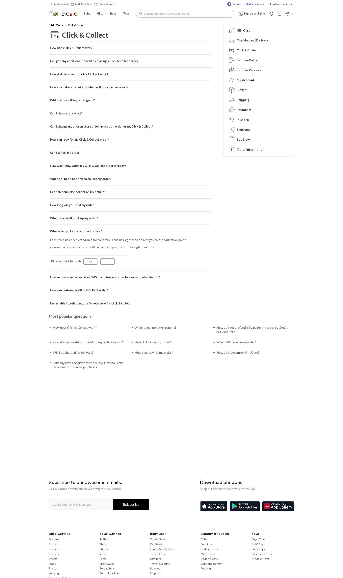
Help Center (57, 25)
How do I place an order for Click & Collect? (79, 74)
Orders (242, 90)
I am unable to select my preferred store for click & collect (90, 303)
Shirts (103, 544)
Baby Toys (258, 549)
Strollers (155, 559)
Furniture (206, 544)
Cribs (204, 539)
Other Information (250, 149)
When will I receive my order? (236, 342)
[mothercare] (64, 13)
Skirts (52, 544)
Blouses (54, 554)
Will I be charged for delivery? (73, 352)
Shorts (53, 559)
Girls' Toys (258, 544)
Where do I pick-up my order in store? (76, 231)
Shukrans (243, 129)
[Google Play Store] (245, 506)
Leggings (54, 573)
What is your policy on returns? (155, 327)
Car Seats (156, 544)
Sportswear (106, 564)
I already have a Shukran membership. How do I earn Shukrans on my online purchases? (88, 365)
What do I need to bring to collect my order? (80, 179)
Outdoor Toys (260, 559)
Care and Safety (211, 564)
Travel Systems (160, 564)
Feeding (206, 568)
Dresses (54, 539)
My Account (245, 80)
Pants (52, 568)
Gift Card (244, 30)
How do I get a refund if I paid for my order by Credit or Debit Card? (252, 329)
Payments (244, 109)
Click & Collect (76, 25)
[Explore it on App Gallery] (278, 506)
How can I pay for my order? (154, 352)
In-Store (243, 119)
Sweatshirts (107, 568)
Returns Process (249, 70)
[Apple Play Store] (214, 506)
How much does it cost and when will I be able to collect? (89, 87)
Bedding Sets (209, 559)
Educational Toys (262, 554)
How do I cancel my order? (153, 342)
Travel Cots (157, 554)
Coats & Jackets (109, 573)
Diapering (156, 573)
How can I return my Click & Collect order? (79, 290)
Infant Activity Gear (162, 549)
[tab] (130, 47)
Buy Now (243, 139)
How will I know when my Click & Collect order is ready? (88, 165)
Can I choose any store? (66, 113)
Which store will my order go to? (72, 100)
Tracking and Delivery (253, 40)
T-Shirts (54, 549)
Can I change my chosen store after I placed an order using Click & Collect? (101, 126)
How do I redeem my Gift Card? (237, 352)
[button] (271, 13)
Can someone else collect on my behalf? (77, 192)
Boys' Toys (258, 539)
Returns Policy (247, 60)
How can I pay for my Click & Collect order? (79, 139)
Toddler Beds (209, 549)
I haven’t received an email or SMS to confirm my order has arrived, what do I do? (105, 277)
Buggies (155, 568)
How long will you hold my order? (72, 205)
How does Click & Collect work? (71, 48)
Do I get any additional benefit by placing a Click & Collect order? (94, 61)
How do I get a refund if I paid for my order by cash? (88, 342)
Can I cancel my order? (65, 152)
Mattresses (208, 554)
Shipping (243, 100)
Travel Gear (157, 539)
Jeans (52, 564)
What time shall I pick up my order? (74, 218)
